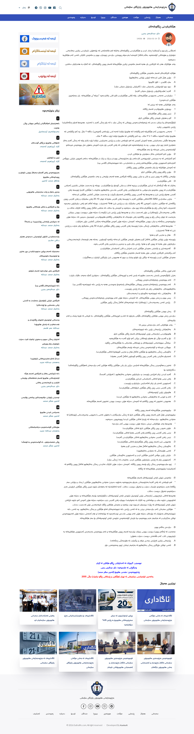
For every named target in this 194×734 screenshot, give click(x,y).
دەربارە (83, 17)
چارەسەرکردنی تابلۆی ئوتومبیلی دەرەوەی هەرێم (39, 236)
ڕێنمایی (147, 17)
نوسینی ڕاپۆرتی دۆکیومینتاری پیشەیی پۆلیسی (40, 397)
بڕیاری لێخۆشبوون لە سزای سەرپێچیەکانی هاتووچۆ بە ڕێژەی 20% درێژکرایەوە (117, 620)
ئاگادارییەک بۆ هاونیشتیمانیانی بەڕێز (79, 616)
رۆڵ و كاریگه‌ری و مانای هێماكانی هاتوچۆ (42, 207)
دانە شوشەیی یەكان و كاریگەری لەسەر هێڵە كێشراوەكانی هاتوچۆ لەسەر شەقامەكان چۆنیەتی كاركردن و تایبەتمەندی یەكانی (40, 378)
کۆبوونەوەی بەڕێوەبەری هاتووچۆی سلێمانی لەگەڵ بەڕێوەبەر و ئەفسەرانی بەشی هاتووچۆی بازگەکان (156, 663)
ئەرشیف (36, 714)
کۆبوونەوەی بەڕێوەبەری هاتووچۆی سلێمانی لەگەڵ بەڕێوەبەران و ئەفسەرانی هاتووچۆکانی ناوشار (119, 663)
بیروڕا (103, 17)
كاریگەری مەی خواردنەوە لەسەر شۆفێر (44, 271)
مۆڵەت (136, 17)
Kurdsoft (124, 725)
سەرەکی (169, 17)
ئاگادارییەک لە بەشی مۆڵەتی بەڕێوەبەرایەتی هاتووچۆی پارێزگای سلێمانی (80, 663)
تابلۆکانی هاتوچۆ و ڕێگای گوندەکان (45, 143)
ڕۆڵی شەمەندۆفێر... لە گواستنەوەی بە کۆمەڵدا (40, 442)
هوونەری (107, 714)
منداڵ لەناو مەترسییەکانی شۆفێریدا (44, 359)
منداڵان (114, 17)
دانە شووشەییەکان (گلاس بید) (47, 286)
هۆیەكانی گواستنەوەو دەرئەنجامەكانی (44, 427)
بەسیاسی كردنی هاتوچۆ (49, 412)
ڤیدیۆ (93, 17)
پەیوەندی (71, 17)
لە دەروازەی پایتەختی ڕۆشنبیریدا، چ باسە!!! (42, 222)
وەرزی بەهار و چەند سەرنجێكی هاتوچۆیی (42, 192)
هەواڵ (158, 17)
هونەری (125, 17)
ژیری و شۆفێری (53, 158)
